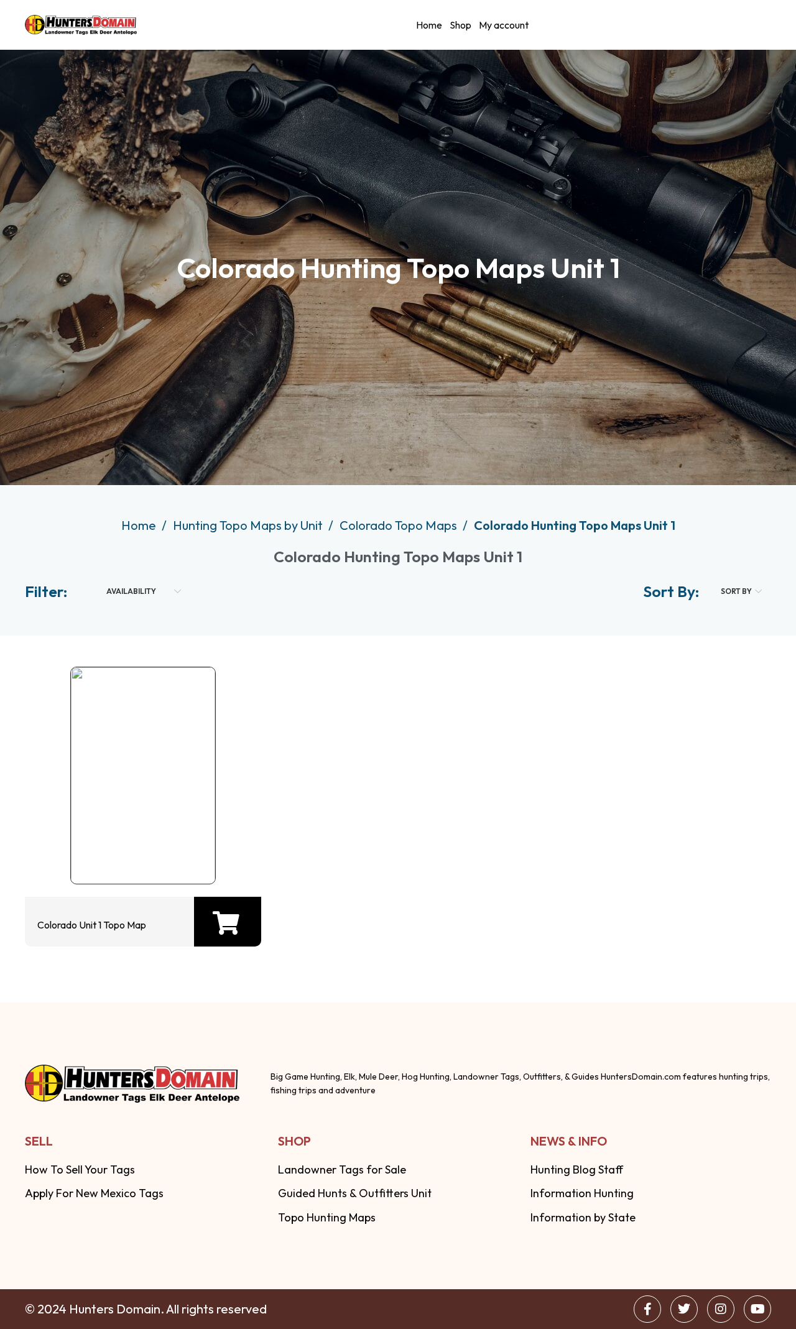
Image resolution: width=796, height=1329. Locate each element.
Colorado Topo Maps (400, 525)
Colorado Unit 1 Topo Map (91, 925)
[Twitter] (684, 1309)
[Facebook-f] (647, 1309)
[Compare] (179, 850)
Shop (460, 25)
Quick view (100, 850)
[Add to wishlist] (139, 850)
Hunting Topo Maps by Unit (249, 525)
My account (504, 25)
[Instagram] (720, 1309)
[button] (226, 923)
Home (429, 25)
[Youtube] (757, 1309)
